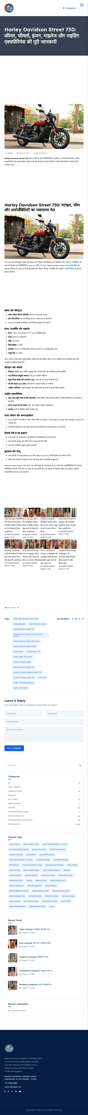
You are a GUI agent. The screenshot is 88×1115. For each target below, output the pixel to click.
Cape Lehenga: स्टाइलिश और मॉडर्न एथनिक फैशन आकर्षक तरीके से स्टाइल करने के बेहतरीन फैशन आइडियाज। (13, 525)
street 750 (42, 677)
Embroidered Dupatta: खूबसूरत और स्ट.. (36, 971)
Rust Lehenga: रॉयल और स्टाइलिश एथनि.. (35, 943)
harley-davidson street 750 (24, 667)
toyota (51, 906)
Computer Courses (15, 791)
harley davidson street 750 (24, 629)
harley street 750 (33, 651)
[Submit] (80, 765)
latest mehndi (14, 870)
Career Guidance (14, 787)
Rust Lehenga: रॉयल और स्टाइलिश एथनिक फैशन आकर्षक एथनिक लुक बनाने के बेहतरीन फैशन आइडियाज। (31, 525)
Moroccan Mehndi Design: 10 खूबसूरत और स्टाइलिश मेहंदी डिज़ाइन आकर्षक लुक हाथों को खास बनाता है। (49, 557)
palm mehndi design (49, 901)
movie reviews (14, 901)
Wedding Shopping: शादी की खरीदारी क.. (35, 984)
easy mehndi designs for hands (20, 859)
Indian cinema (72, 865)
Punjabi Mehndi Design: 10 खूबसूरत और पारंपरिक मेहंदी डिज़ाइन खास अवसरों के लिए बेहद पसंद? (67, 557)
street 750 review (20, 688)
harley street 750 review (23, 657)
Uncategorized (13, 824)
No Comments (41, 153)
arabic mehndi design (31, 844)
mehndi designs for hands (19, 891)
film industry (14, 865)
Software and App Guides (18, 812)
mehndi (29, 880)
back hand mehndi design (18, 849)
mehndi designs (51, 885)
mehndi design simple (40, 891)
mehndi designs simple (60, 891)
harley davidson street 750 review (26, 641)
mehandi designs (31, 875)
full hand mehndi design (54, 865)
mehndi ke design (51, 896)
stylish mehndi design (37, 906)
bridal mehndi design (57, 849)
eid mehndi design (43, 859)
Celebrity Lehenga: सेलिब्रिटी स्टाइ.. (34, 957)
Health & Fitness (14, 803)
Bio (9, 783)
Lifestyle (11, 808)
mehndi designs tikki (17, 896)
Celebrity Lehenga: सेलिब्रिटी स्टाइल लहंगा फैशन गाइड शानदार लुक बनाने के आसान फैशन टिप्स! (49, 525)
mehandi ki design (16, 880)
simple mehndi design (17, 906)
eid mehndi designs (61, 859)
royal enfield (65, 901)
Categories (70, 8)
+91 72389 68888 (10, 1083)
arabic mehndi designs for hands (55, 844)
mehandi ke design (65, 875)
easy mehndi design (47, 854)
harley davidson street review (25, 646)
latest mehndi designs (51, 870)
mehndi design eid (34, 885)
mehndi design (41, 880)
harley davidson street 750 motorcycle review (28, 635)
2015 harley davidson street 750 (26, 619)
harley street (18, 651)
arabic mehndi (14, 844)
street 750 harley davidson (24, 682)
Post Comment (14, 748)
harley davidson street (37, 624)
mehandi (67, 870)
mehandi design (15, 875)
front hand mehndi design (32, 865)
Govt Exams (13, 799)
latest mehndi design (31, 870)
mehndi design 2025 (57, 880)
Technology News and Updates (20, 820)
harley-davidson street (22, 662)
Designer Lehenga (16, 854)
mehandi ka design (48, 875)
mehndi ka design (34, 896)
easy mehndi (31, 854)
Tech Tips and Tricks (16, 816)
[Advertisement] (44, 73)
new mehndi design (31, 901)
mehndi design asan (16, 885)
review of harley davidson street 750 (28, 672)
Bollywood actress (39, 849)
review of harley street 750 (24, 677)
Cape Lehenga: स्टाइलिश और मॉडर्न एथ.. (35, 929)
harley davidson (19, 624)
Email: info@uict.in (12, 1087)
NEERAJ (10, 153)
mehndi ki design (68, 896)
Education (12, 795)
